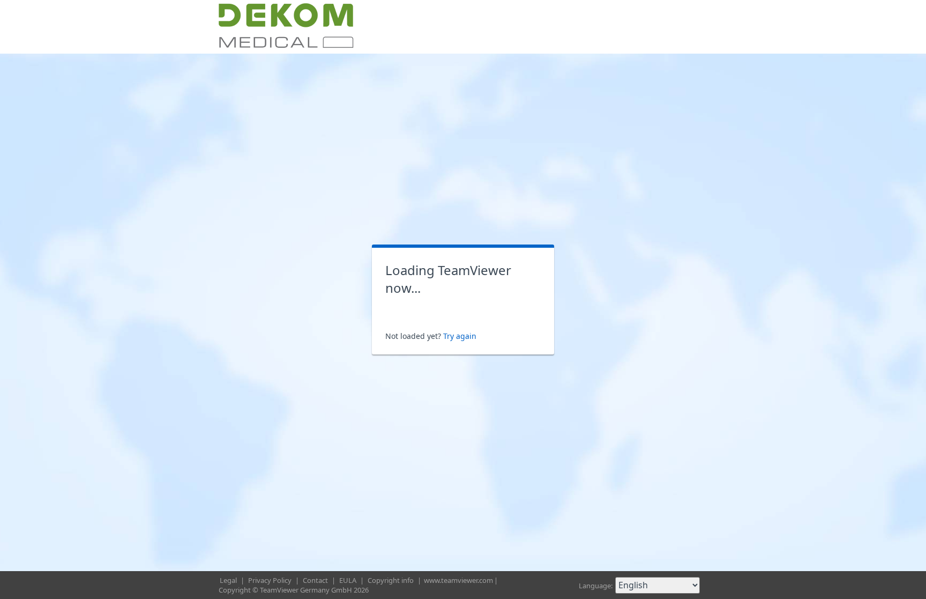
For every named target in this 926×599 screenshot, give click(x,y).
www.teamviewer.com (458, 580)
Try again (459, 336)
